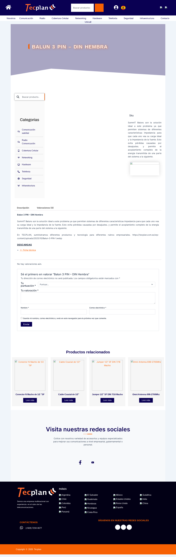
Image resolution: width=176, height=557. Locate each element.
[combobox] (82, 8)
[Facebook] (137, 8)
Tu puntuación (28, 284)
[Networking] (29, 158)
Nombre (25, 308)
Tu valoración (30, 290)
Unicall (88, 22)
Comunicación (26, 18)
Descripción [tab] (23, 207)
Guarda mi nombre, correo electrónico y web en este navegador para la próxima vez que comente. (65, 318)
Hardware (97, 18)
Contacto (165, 18)
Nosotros (11, 18)
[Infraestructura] (29, 186)
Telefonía (112, 18)
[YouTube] (149, 8)
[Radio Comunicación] (29, 142)
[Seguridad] (29, 179)
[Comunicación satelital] (29, 131)
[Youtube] (92, 462)
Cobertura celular (60, 18)
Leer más (30, 400)
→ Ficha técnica (28, 250)
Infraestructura (147, 18)
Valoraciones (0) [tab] (45, 207)
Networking (80, 18)
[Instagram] (143, 8)
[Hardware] (29, 165)
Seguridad (128, 18)
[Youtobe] (129, 527)
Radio (42, 18)
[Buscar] (99, 8)
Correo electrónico (97, 308)
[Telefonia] (29, 172)
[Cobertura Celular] (29, 151)
